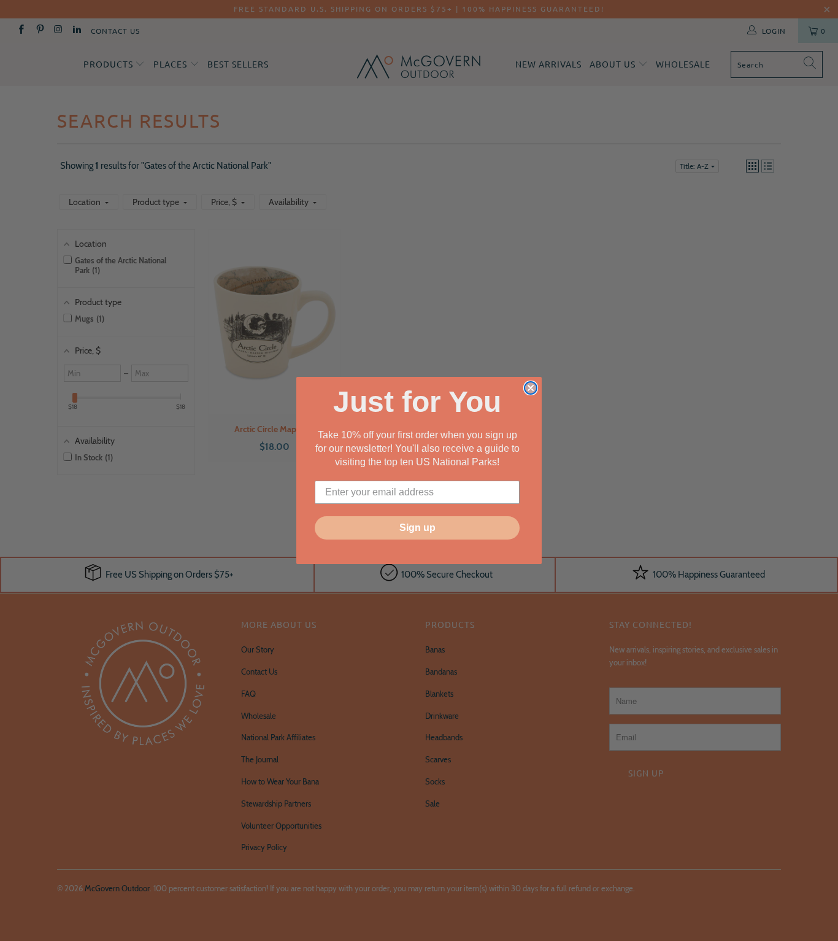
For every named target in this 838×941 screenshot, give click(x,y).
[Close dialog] (531, 388)
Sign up (417, 527)
